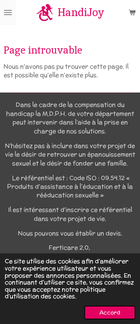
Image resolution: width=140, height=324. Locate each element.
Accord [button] (109, 312)
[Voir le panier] (132, 12)
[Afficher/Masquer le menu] (8, 12)
